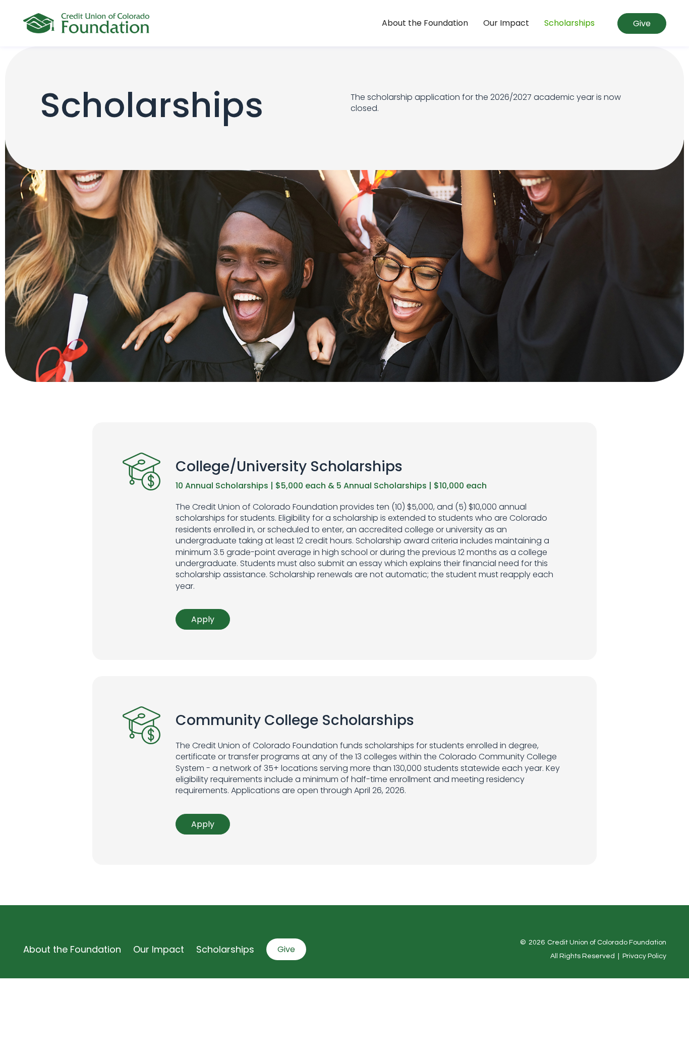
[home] (86, 23)
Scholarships (569, 23)
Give (642, 23)
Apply (202, 619)
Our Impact (506, 23)
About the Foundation (425, 23)
